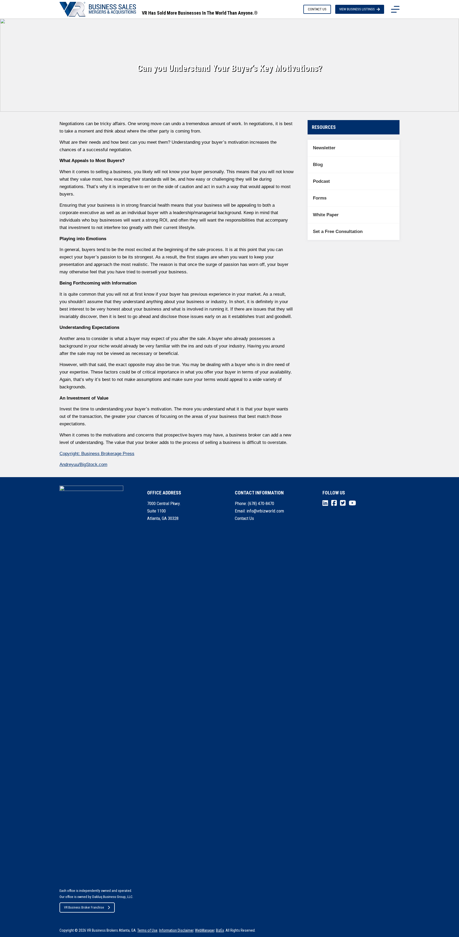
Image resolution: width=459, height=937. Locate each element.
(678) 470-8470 (261, 503)
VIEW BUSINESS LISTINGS (357, 9)
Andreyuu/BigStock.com (83, 464)
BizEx (220, 930)
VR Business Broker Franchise (84, 907)
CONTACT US (317, 9)
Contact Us (244, 518)
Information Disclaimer (176, 930)
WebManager (204, 930)
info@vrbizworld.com (265, 511)
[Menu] (395, 9)
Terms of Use (147, 930)
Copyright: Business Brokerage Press (97, 453)
